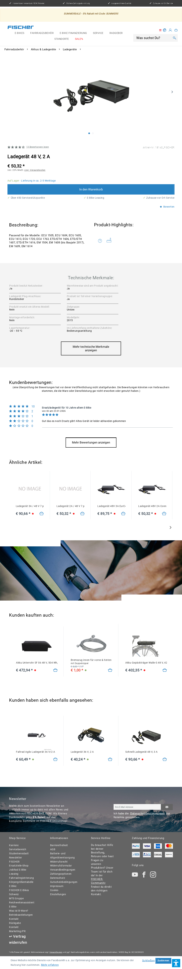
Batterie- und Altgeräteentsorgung (61, 855)
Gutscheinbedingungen (61, 882)
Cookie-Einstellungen (58, 892)
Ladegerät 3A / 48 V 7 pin (30, 506)
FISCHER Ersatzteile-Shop (18, 863)
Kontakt (14, 918)
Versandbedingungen (61, 869)
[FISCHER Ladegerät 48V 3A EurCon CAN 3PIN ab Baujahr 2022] (111, 490)
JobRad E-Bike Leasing (17, 871)
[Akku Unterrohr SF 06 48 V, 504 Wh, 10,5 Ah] (55, 670)
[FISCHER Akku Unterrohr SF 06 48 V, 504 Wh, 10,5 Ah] (37, 646)
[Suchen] (174, 37)
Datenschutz (57, 877)
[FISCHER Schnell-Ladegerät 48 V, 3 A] (146, 735)
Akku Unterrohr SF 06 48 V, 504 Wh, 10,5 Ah (37, 662)
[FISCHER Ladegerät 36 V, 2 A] (91, 735)
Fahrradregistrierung (20, 877)
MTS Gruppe (16, 898)
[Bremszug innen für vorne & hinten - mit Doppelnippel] (110, 670)
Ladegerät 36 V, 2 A (82, 751)
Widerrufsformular (61, 865)
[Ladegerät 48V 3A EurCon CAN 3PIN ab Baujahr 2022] (123, 513)
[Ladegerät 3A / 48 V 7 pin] (30, 490)
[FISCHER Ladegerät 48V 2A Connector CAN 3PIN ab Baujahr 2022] (152, 490)
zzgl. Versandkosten (35, 170)
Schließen (148, 960)
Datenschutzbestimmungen (147, 813)
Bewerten (169, 206)
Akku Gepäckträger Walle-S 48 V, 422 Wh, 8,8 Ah (146, 662)
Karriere (13, 845)
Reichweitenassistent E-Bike (20, 904)
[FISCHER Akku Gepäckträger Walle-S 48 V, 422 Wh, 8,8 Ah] (146, 646)
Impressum (56, 886)
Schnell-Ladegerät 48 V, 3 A (141, 751)
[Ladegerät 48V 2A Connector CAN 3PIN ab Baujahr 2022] (164, 513)
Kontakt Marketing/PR (17, 929)
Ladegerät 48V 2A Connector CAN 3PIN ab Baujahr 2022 (152, 506)
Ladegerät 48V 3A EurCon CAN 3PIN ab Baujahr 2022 (111, 506)
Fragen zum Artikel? (101, 241)
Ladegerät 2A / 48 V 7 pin (70, 506)
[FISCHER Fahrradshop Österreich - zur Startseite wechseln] (20, 28)
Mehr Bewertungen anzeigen (91, 442)
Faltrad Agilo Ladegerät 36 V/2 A (35, 751)
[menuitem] (19, 33)
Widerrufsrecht (59, 861)
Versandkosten (55, 952)
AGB (52, 849)
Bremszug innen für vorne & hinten (91, 662)
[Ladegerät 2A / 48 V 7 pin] (70, 490)
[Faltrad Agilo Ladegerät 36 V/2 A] (55, 759)
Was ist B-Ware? (18, 910)
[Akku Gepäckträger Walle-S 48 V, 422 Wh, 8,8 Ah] (164, 670)
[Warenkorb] (176, 30)
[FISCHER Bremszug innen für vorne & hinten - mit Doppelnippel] (91, 643)
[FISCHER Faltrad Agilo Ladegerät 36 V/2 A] (37, 735)
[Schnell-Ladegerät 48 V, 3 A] (164, 759)
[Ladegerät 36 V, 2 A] (110, 759)
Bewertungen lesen (37, 147)
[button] (176, 963)
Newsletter (15, 857)
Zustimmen (163, 960)
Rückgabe (15, 923)
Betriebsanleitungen (20, 914)
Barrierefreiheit (59, 845)
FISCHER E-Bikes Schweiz (19, 892)
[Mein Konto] (170, 30)
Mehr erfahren (50, 965)
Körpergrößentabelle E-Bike (20, 884)
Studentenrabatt (19, 853)
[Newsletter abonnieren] (167, 807)
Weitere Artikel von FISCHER (110, 241)
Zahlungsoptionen (61, 873)
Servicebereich (17, 849)
